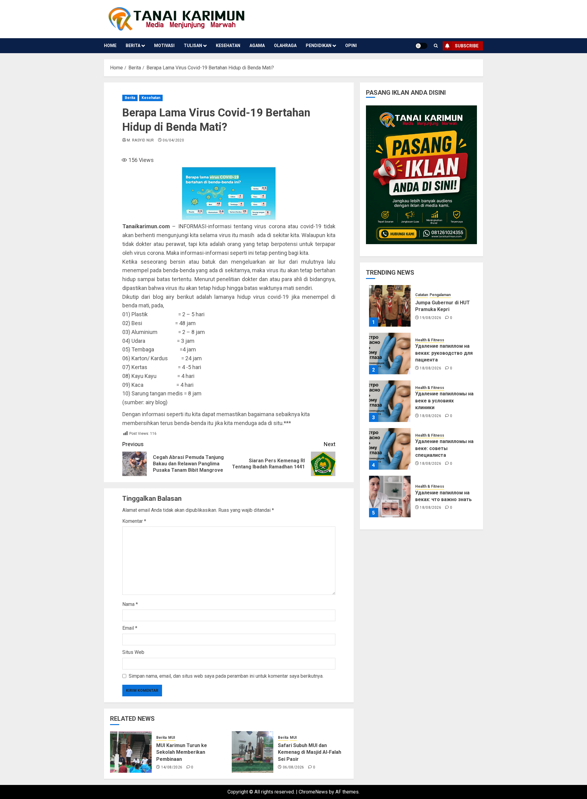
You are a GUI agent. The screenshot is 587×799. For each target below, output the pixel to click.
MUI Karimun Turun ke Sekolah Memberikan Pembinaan (181, 752)
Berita (133, 45)
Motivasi (164, 45)
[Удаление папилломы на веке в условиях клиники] (390, 401)
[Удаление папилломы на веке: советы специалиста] (390, 449)
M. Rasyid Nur (140, 140)
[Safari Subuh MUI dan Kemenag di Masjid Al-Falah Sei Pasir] (252, 752)
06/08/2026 (293, 767)
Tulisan (193, 45)
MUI (171, 737)
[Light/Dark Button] (421, 46)
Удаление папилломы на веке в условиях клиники (444, 400)
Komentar (134, 521)
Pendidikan (318, 45)
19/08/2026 (430, 318)
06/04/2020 (173, 140)
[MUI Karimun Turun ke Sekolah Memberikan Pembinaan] (131, 752)
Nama (130, 604)
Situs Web (133, 652)
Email (129, 628)
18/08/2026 (430, 368)
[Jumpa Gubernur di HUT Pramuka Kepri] (390, 306)
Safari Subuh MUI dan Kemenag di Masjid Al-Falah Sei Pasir (309, 752)
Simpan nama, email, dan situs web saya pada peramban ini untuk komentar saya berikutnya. (226, 676)
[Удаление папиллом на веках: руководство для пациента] (390, 353)
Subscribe (466, 45)
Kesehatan (228, 45)
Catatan (421, 295)
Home (110, 45)
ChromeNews (313, 792)
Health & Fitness (429, 340)
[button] (436, 46)
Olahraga (285, 45)
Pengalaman (440, 295)
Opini (351, 45)
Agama (257, 45)
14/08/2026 (172, 767)
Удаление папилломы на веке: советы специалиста (444, 448)
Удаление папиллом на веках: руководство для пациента (444, 353)
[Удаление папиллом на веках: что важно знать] (390, 496)
